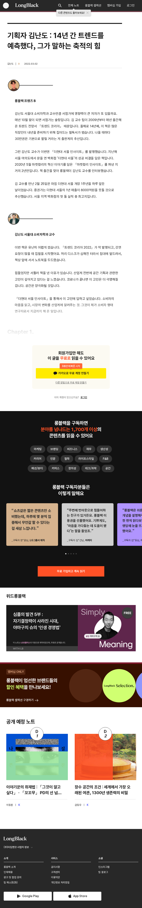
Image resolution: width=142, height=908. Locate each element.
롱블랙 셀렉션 (93, 5)
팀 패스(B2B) (11, 882)
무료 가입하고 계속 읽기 (71, 571)
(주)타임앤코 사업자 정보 (16, 847)
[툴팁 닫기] (87, 12)
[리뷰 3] (71, 553)
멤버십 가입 (114, 5)
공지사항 (55, 866)
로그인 (131, 5)
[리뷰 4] (73, 553)
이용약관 (55, 877)
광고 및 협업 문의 (12, 877)
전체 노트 (73, 5)
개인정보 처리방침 (60, 882)
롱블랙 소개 (10, 866)
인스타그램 (103, 866)
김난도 (10, 63)
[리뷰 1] (65, 553)
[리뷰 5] (76, 553)
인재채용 (8, 872)
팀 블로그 (103, 872)
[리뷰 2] (68, 553)
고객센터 (55, 872)
